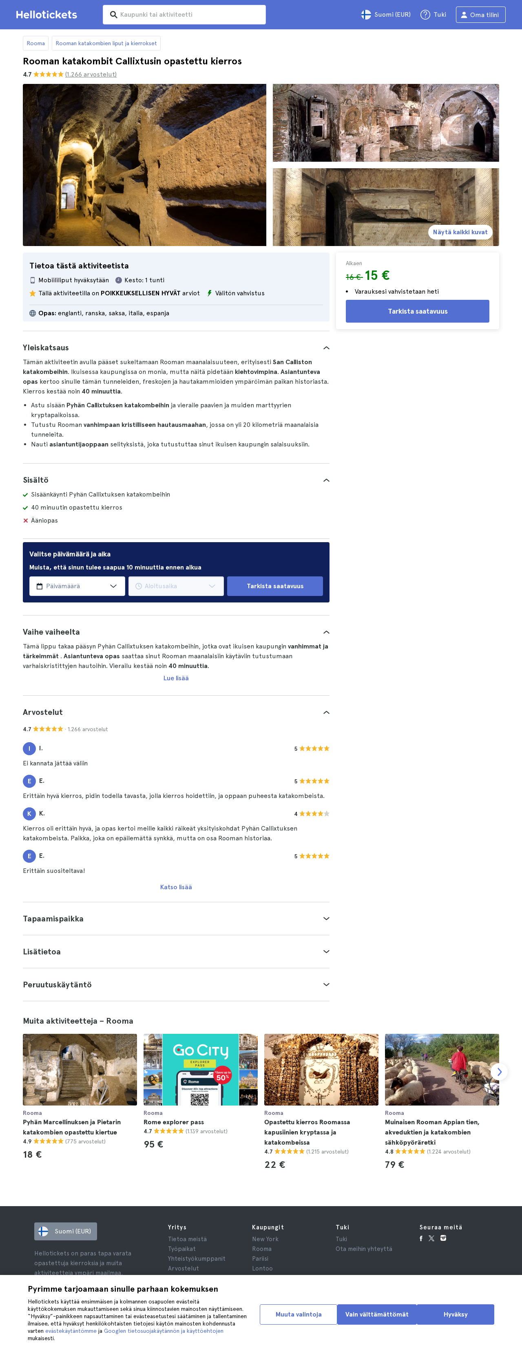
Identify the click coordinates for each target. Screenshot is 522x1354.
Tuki (341, 1239)
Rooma (36, 43)
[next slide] (499, 1071)
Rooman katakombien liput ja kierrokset (106, 43)
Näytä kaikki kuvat (460, 232)
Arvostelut (183, 1268)
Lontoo (262, 1268)
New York (265, 1239)
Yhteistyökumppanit (197, 1258)
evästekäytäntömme (71, 1331)
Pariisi (260, 1258)
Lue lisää (176, 678)
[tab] (176, 347)
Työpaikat (182, 1249)
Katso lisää (176, 887)
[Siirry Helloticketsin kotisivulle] (48, 14)
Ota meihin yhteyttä (364, 1249)
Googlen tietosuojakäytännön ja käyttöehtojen (163, 1331)
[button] (176, 347)
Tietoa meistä (187, 1239)
